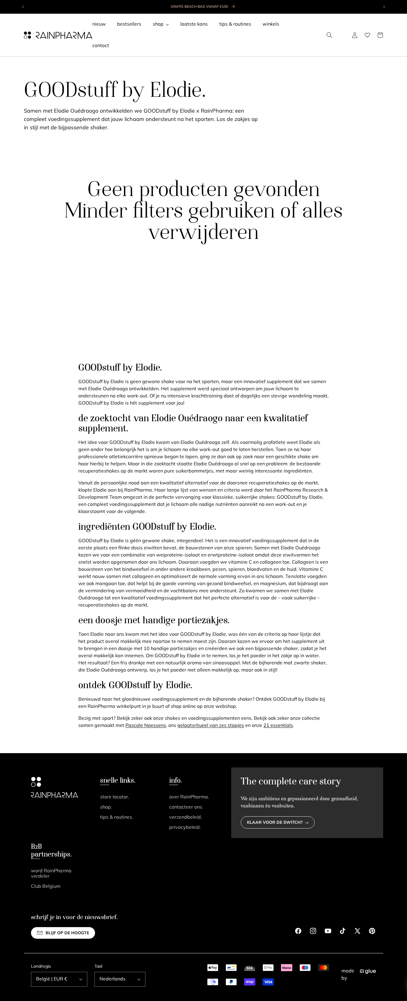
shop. (106, 807)
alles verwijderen (245, 223)
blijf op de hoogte (67, 933)
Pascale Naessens (145, 725)
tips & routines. (116, 817)
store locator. (114, 797)
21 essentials (278, 725)
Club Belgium (45, 886)
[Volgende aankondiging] (383, 6)
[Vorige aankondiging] (23, 6)
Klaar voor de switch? (275, 822)
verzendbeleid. (185, 817)
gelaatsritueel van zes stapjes (210, 725)
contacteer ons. (186, 807)
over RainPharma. (189, 797)
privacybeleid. (185, 827)
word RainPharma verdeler (51, 874)
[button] (330, 35)
